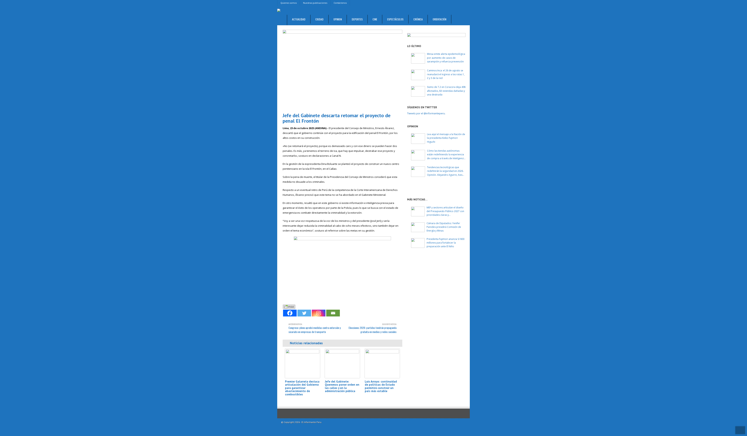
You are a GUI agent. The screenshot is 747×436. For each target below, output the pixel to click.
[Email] (333, 313)
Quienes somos (289, 2)
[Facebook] (290, 313)
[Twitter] (304, 313)
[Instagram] (318, 313)
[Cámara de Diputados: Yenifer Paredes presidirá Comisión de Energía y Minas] (418, 227)
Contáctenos (340, 2)
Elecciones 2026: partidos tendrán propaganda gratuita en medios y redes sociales (372, 328)
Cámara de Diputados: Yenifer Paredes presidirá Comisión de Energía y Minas (444, 227)
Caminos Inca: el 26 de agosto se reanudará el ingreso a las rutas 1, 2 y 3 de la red (446, 74)
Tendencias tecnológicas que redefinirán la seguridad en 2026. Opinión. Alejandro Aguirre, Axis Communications (445, 171)
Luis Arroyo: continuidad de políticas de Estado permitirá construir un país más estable (381, 386)
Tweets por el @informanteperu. (426, 113)
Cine (375, 19)
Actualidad (298, 19)
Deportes (357, 19)
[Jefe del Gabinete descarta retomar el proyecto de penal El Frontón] (342, 69)
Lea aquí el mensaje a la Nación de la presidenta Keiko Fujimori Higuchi (446, 138)
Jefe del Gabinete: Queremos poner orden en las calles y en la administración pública (342, 386)
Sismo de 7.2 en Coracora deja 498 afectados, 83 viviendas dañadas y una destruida (446, 90)
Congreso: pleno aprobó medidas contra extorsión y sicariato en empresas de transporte (314, 328)
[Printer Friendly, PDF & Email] (289, 306)
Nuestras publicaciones (315, 2)
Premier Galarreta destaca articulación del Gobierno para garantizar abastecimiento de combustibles (302, 388)
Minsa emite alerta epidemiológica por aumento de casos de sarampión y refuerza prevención (446, 57)
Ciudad (319, 19)
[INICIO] (282, 20)
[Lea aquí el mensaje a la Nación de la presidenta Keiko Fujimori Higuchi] (418, 138)
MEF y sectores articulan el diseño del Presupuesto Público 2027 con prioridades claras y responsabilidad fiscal (445, 211)
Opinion (337, 19)
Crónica (418, 19)
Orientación (439, 19)
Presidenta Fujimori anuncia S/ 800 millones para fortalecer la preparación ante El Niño (445, 242)
